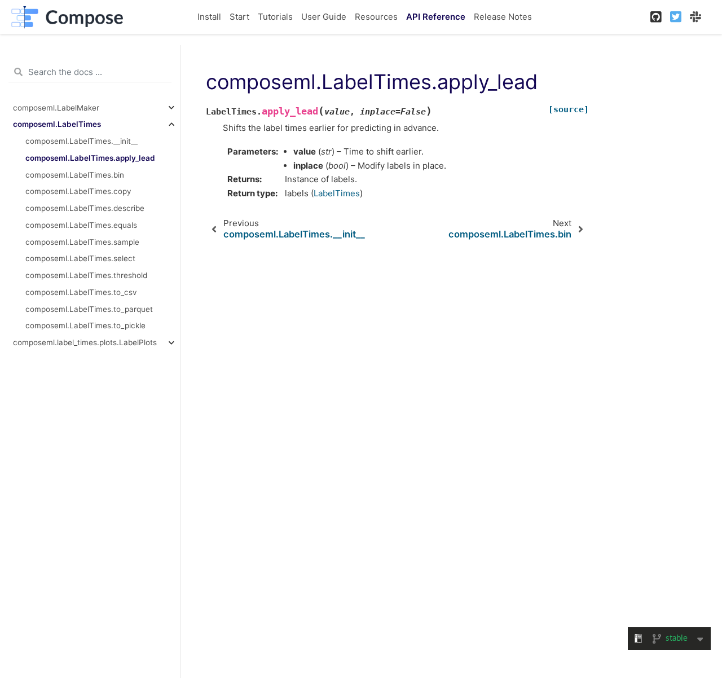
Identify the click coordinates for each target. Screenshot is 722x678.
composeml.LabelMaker (56, 107)
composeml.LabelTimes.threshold (86, 275)
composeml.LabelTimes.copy (78, 191)
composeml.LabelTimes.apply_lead (90, 157)
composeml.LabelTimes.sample (82, 241)
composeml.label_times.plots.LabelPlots (85, 342)
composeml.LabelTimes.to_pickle (85, 325)
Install (209, 16)
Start (239, 16)
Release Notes (503, 16)
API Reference (435, 16)
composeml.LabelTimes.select (80, 258)
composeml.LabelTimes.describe (84, 208)
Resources (376, 16)
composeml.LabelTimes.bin (74, 174)
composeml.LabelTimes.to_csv (81, 292)
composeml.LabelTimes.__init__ (81, 141)
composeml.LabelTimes (57, 124)
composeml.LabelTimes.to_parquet (89, 309)
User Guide (323, 16)
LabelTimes (337, 193)
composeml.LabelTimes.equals (81, 225)
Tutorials (275, 16)
